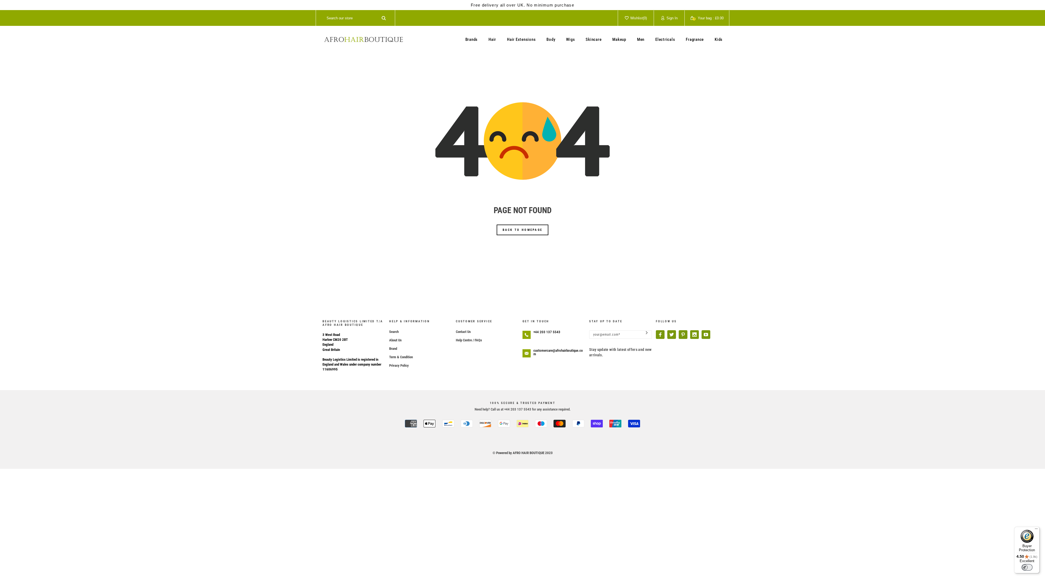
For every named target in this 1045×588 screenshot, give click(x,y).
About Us (395, 340)
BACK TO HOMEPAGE (523, 230)
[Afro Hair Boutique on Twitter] (671, 334)
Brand (393, 349)
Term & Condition (401, 357)
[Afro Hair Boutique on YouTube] (706, 334)
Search (394, 332)
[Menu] (1036, 530)
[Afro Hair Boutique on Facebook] (660, 334)
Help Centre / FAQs (469, 340)
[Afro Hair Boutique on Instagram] (694, 334)
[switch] (1027, 567)
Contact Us (463, 332)
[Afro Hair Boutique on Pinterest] (683, 334)
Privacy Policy (399, 365)
